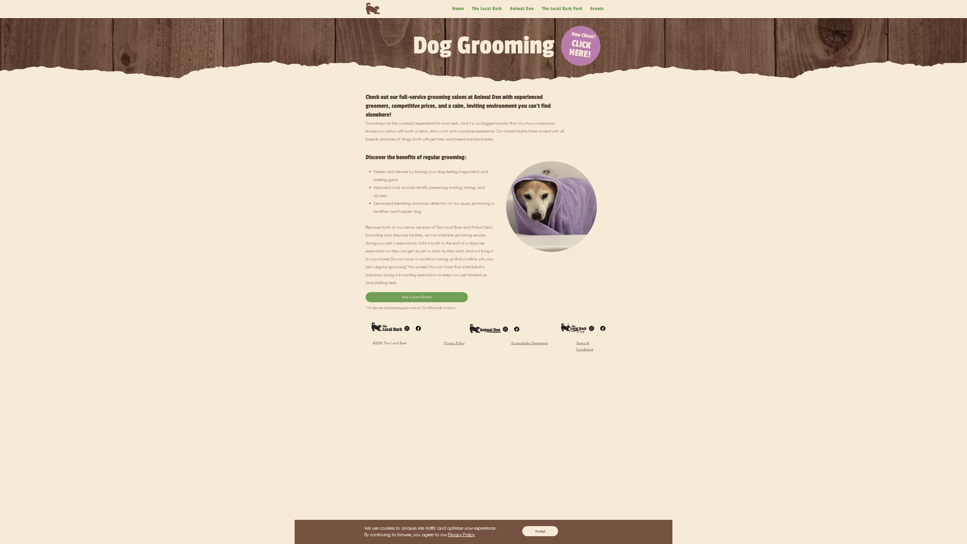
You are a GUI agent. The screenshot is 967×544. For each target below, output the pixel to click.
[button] (540, 531)
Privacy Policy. (461, 534)
